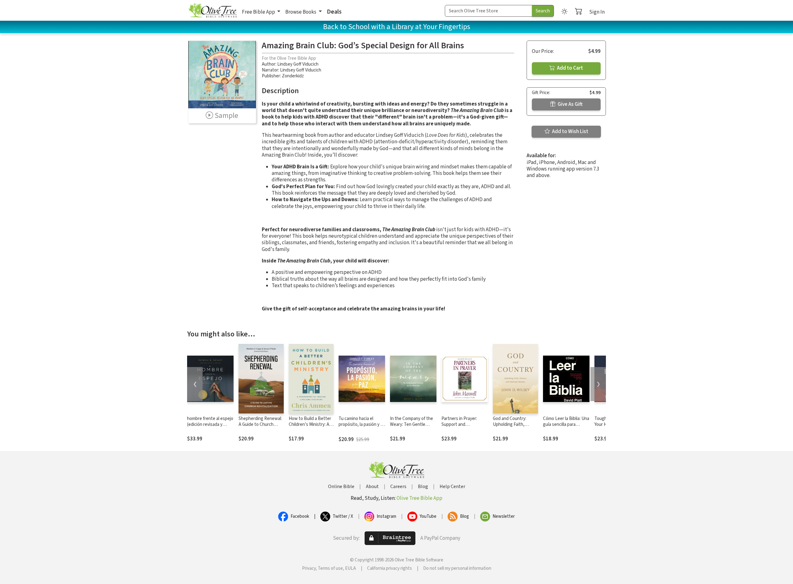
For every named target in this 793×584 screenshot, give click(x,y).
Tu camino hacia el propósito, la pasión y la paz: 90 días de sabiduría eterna (361, 427)
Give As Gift (570, 104)
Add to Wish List (569, 131)
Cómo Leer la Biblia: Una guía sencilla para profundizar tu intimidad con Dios (566, 427)
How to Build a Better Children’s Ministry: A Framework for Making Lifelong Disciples (310, 427)
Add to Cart (569, 68)
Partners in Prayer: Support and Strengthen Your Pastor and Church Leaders (464, 427)
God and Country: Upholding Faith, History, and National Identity (513, 427)
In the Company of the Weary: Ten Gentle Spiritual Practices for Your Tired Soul (411, 427)
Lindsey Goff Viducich (297, 64)
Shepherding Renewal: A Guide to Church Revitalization (260, 424)
